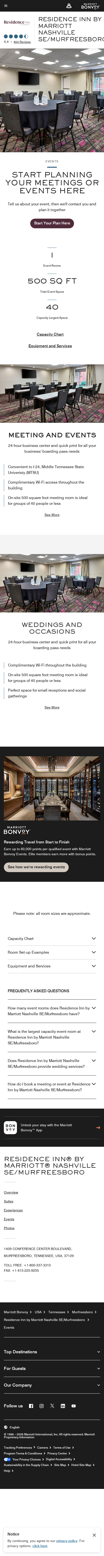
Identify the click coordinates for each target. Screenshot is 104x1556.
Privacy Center (57, 1453)
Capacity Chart (50, 334)
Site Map (60, 1465)
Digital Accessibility (59, 1459)
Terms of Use (62, 1447)
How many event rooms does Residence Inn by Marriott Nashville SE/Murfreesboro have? (49, 1011)
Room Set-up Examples (28, 952)
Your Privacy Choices (26, 1459)
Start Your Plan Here (52, 223)
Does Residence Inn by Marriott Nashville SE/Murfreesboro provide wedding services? (46, 1063)
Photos (9, 1228)
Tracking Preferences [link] (18, 1447)
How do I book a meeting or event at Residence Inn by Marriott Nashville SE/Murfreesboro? (49, 1087)
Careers (42, 1447)
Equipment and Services (50, 346)
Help (7, 1471)
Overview (11, 1192)
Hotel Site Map (81, 1465)
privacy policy (66, 1541)
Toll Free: (27, 1265)
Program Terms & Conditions (23, 1453)
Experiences (13, 1210)
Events (9, 1219)
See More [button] (52, 515)
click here (39, 1546)
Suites (8, 1201)
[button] (69, 6)
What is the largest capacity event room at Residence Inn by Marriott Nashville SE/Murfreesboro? (44, 1037)
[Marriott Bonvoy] (88, 6)
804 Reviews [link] (22, 42)
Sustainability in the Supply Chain (26, 1465)
